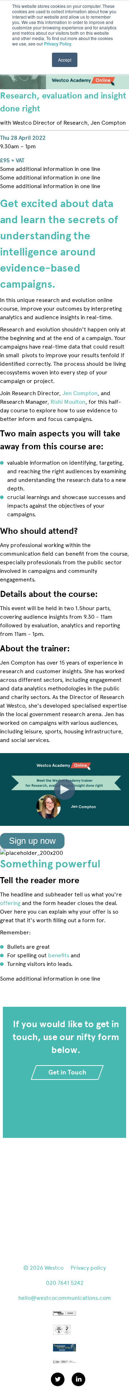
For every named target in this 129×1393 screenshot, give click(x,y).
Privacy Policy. (58, 43)
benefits (58, 955)
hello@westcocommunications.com (64, 1297)
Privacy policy (88, 1267)
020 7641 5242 (64, 1282)
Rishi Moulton (68, 401)
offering (10, 903)
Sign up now (32, 841)
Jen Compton (79, 393)
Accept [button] (64, 60)
